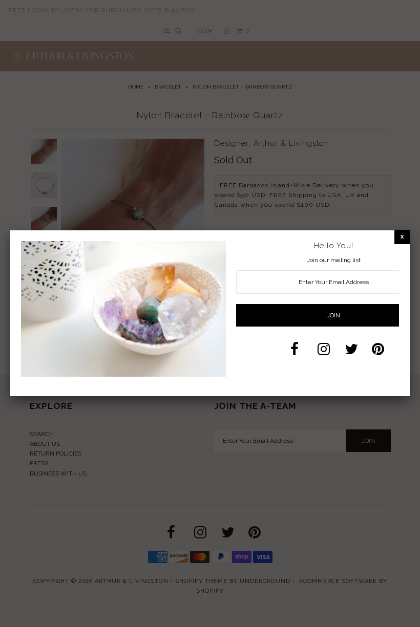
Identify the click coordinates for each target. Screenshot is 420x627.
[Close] (402, 237)
